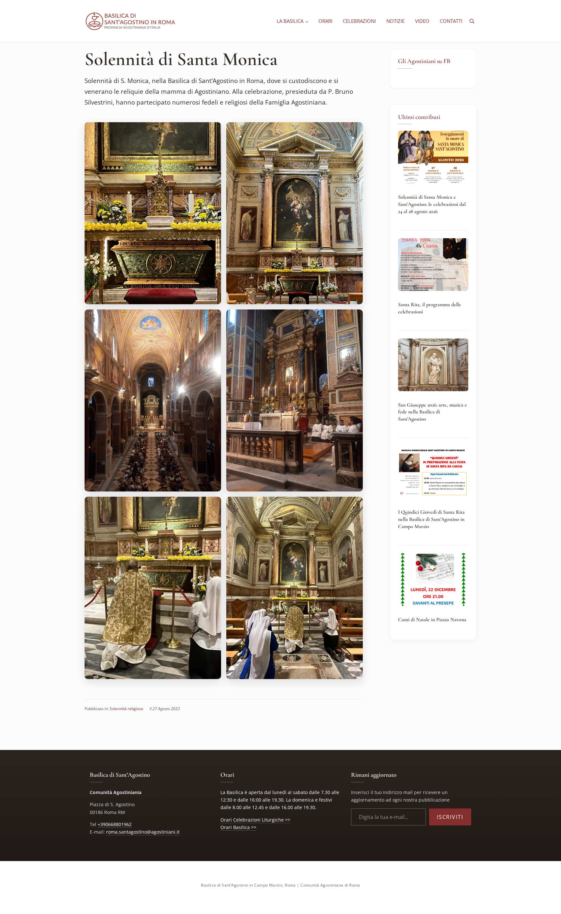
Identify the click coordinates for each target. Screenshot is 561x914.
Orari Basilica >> (238, 827)
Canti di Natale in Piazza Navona (432, 619)
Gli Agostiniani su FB (424, 61)
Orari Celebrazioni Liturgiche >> (255, 820)
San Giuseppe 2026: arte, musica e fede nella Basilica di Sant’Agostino (432, 412)
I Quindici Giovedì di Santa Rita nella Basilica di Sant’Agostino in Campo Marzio (431, 519)
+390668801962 (115, 824)
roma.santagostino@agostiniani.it (143, 832)
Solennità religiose (126, 708)
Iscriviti (450, 817)
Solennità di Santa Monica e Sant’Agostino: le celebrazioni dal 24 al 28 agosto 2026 (432, 204)
